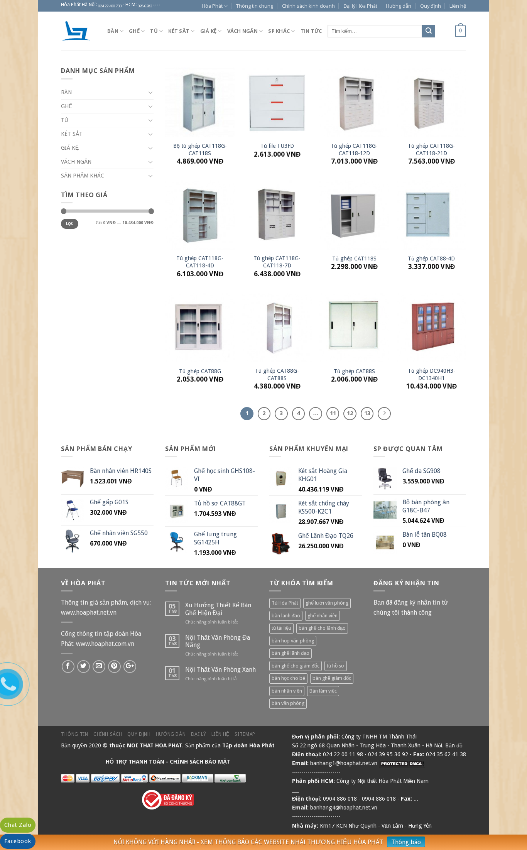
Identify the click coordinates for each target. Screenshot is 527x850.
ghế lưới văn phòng (327, 603)
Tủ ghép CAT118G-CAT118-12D (354, 149)
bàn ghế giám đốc (331, 678)
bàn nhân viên (287, 691)
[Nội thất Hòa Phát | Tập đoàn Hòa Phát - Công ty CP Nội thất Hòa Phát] (78, 31)
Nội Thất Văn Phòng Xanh (220, 669)
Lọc (70, 223)
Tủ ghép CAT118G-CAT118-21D (431, 149)
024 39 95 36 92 (388, 754)
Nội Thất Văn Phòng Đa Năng (217, 641)
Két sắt (178, 30)
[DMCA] (402, 763)
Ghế (134, 30)
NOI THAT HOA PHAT (154, 745)
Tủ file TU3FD (277, 146)
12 (350, 413)
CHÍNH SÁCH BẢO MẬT (200, 762)
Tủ (154, 30)
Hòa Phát (212, 5)
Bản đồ (454, 745)
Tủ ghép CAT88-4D (431, 258)
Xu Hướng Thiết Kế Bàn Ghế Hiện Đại (218, 609)
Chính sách (107, 734)
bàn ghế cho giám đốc (295, 666)
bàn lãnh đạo (286, 615)
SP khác (279, 30)
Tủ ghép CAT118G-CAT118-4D (199, 262)
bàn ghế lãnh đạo (290, 653)
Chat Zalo (17, 824)
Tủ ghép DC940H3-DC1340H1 (431, 374)
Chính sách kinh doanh (308, 5)
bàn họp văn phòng (293, 641)
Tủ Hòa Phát (285, 603)
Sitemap (245, 734)
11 (333, 413)
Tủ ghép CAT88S (354, 371)
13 (367, 413)
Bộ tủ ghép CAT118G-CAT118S (200, 149)
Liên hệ (457, 5)
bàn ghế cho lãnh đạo (322, 628)
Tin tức (311, 30)
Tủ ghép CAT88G (200, 371)
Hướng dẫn (398, 5)
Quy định (430, 5)
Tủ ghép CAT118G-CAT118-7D (277, 262)
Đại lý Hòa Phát (360, 5)
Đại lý (198, 734)
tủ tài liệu (281, 628)
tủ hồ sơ (336, 666)
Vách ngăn (242, 30)
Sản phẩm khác (82, 175)
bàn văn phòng (288, 703)
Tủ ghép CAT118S (354, 258)
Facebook (17, 841)
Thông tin (74, 734)
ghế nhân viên (322, 615)
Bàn (112, 30)
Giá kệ (208, 30)
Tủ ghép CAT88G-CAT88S (277, 374)
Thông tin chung (254, 5)
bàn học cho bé (288, 678)
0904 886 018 (340, 799)
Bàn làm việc (323, 691)
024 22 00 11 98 (343, 754)
